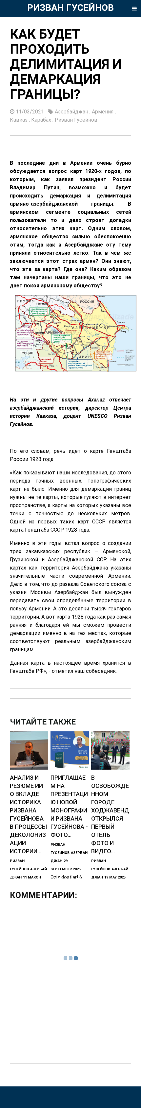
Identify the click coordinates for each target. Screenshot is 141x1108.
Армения (103, 112)
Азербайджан (72, 112)
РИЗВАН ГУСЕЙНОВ (70, 7)
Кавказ (19, 120)
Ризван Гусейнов (76, 120)
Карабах (41, 120)
